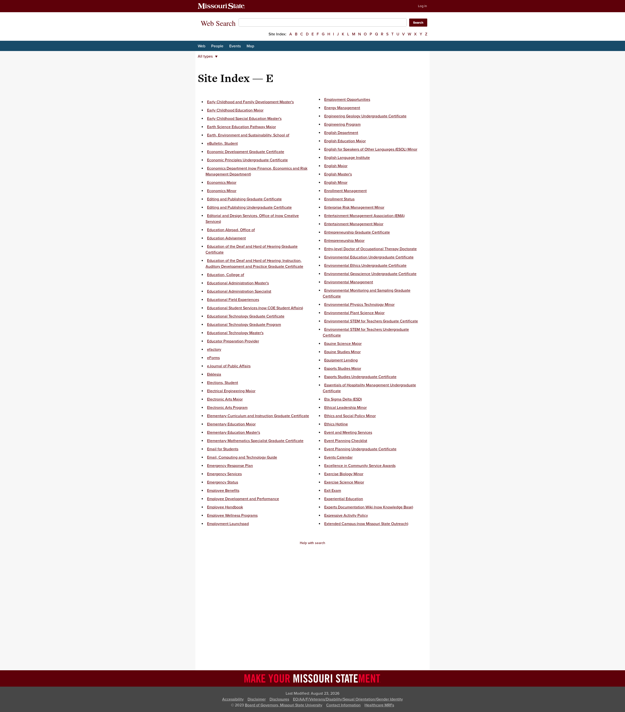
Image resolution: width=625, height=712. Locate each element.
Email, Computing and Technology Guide (242, 457)
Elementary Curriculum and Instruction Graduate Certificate (258, 415)
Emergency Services (224, 474)
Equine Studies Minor (342, 352)
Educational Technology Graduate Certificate (245, 316)
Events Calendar (338, 457)
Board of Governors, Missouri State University (283, 705)
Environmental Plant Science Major (354, 312)
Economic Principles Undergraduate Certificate (247, 160)
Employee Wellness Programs (232, 515)
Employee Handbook (225, 507)
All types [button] (205, 56)
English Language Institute (347, 157)
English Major (335, 166)
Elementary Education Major (231, 424)
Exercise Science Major (344, 482)
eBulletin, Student (222, 143)
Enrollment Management (345, 190)
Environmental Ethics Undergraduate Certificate (365, 265)
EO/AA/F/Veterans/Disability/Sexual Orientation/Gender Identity (348, 699)
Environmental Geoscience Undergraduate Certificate (370, 273)
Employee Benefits (223, 490)
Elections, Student (222, 382)
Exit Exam (332, 490)
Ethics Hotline (336, 424)
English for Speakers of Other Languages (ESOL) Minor (370, 149)
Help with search (312, 543)
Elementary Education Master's (233, 432)
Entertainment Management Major (353, 224)
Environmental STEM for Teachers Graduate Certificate (371, 321)
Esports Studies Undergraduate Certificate (360, 376)
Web (201, 46)
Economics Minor (221, 190)
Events (235, 46)
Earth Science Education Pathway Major (241, 126)
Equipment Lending (341, 360)
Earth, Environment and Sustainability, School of (248, 135)
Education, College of (225, 274)
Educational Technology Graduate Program (244, 324)
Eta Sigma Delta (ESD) (343, 399)
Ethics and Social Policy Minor (350, 415)
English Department (341, 132)
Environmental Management (348, 282)
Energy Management (342, 107)
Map (250, 46)
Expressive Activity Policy (346, 515)
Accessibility (233, 699)
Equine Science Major (343, 343)
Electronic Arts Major (225, 399)
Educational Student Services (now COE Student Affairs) (255, 308)
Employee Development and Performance (243, 498)
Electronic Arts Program (227, 407)
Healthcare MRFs (379, 705)
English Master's (338, 174)
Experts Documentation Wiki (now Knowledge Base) (368, 507)
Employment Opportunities (347, 99)
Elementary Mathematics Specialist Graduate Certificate (255, 440)
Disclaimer (257, 699)
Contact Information (343, 705)
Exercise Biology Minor (343, 474)
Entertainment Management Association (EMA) (364, 215)
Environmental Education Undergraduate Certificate (369, 257)
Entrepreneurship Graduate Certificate (357, 232)
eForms (213, 357)
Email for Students (222, 449)
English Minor (335, 182)
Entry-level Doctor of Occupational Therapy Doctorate (370, 249)
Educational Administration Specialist (239, 291)
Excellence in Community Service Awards (360, 465)
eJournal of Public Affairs (228, 366)
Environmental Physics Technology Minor (359, 304)
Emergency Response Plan (230, 465)
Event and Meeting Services (348, 432)
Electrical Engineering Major (231, 391)
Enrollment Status (339, 199)
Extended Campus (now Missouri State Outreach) (366, 523)
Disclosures (279, 699)
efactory (214, 349)
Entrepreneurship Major (344, 240)
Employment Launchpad (228, 523)
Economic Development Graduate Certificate (245, 151)
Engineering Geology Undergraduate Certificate (365, 116)
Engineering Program (342, 124)
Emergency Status (222, 482)
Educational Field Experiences (233, 299)
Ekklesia (214, 374)
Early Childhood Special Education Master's (244, 118)
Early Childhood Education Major (235, 110)
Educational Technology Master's (235, 332)
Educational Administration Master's (238, 283)
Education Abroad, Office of (231, 229)
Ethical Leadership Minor (345, 407)
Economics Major (221, 182)
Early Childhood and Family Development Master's (250, 102)
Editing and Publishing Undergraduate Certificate (249, 207)
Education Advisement (226, 238)
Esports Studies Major (342, 368)
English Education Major (345, 141)
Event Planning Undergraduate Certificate (360, 449)
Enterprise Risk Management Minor (354, 207)
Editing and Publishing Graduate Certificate (244, 199)
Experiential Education (343, 498)
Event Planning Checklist (345, 440)
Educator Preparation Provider (233, 341)
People (217, 46)
